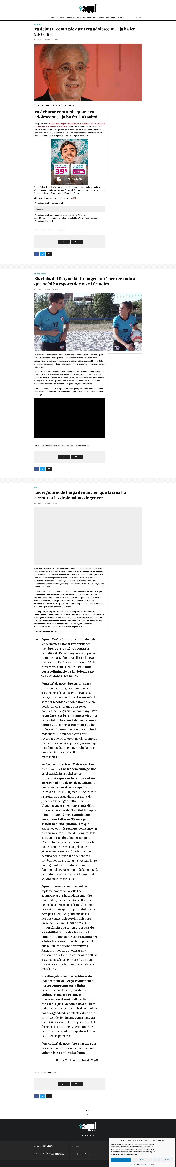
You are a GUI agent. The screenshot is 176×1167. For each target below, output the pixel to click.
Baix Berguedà (70, 18)
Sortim (79, 18)
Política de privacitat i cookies (147, 1164)
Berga (53, 18)
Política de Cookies (134, 1164)
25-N (37, 445)
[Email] (49, 254)
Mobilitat (101, 18)
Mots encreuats (111, 18)
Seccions (121, 18)
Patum (36, 24)
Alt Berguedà (60, 18)
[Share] (36, 254)
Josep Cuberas (40, 229)
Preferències (163, 1159)
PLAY (40, 24)
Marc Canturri (38, 40)
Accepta (121, 1159)
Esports (37, 274)
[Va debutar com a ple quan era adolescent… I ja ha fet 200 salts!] (88, 72)
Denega (142, 1159)
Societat (43, 274)
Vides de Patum (61, 229)
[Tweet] (42, 254)
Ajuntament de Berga (49, 1072)
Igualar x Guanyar (82, 445)
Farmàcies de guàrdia (90, 18)
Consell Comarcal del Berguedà (53, 445)
